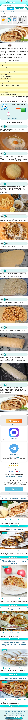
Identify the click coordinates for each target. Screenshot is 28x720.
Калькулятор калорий (8, 711)
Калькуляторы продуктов (19, 711)
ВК (12, 715)
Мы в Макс (14, 438)
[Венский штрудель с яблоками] (14, 620)
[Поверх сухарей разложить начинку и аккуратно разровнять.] (14, 314)
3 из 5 (14, 465)
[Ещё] (26, 8)
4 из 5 (16, 465)
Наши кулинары (18, 713)
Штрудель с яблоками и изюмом (14, 678)
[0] (16, 21)
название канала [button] (13, 457)
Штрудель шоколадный (14, 529)
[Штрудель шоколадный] (14, 540)
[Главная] (11, 2)
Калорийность (16, 16)
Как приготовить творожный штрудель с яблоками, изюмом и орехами (14, 644)
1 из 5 (10, 465)
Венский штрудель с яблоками (14, 609)
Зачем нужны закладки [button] (14, 424)
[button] (20, 22)
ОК (14, 715)
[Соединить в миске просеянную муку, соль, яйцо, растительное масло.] (14, 141)
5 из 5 (18, 465)
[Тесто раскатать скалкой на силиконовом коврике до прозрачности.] (14, 258)
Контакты (7, 713)
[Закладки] (23, 1)
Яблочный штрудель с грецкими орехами (14, 562)
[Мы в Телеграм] (14, 448)
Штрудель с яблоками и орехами (14, 498)
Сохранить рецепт (15, 718)
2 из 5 (12, 465)
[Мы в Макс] (14, 432)
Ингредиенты (10, 16)
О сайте (12, 713)
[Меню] (1, 1)
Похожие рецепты (4, 16)
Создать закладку (15, 421)
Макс (17, 715)
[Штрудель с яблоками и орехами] (14, 508)
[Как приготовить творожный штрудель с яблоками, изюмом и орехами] (14, 657)
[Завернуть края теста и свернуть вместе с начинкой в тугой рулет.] (14, 342)
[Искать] (25, 5)
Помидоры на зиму (19, 8)
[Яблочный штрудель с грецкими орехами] (14, 580)
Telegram (22, 715)
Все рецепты (10, 8)
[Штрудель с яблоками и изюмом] (14, 34)
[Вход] (26, 1)
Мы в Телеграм (14, 454)
